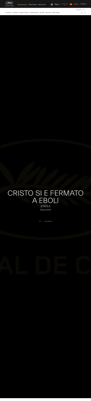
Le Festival (15, 12)
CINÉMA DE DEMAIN (32, 4)
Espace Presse (55, 12)
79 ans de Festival (24, 12)
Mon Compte (79, 9)
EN (85, 9)
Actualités (8, 12)
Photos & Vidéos (34, 12)
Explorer (41, 12)
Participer (48, 12)
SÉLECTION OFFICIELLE (22, 4)
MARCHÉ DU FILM (41, 4)
